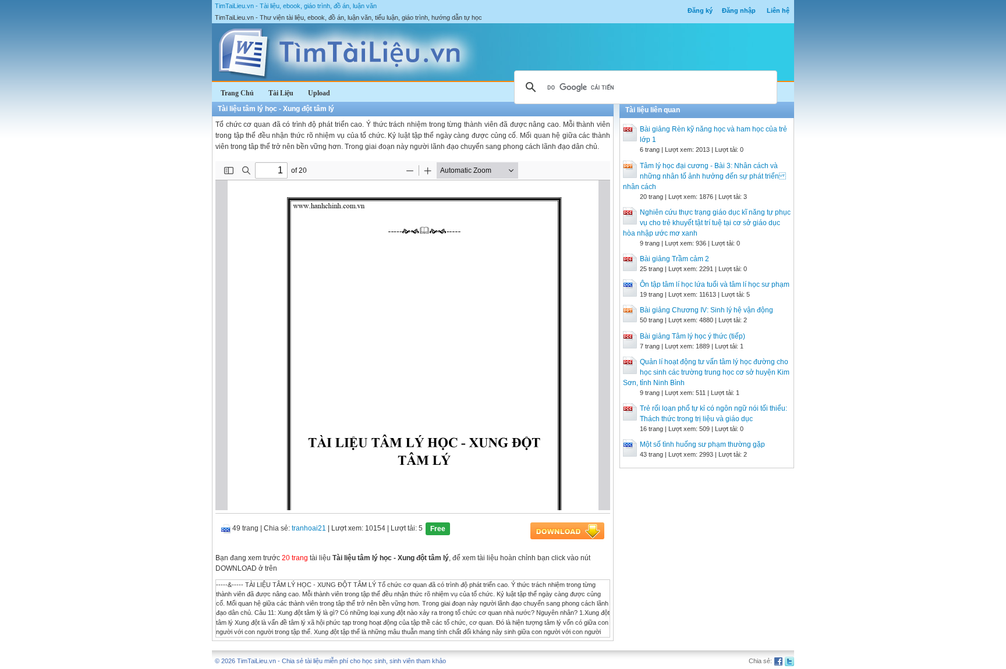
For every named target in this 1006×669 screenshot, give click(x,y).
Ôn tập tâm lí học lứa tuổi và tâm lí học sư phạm (714, 284)
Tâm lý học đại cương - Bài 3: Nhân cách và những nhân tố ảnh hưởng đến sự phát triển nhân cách (704, 176)
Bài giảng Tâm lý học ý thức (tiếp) (692, 336)
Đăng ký (700, 10)
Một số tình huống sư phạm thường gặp (702, 444)
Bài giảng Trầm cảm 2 (674, 259)
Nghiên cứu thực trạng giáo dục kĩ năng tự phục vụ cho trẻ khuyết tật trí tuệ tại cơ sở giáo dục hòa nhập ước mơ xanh (707, 222)
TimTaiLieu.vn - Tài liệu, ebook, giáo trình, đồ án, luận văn (296, 5)
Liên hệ (778, 10)
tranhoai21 (309, 528)
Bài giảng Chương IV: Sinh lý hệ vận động (706, 310)
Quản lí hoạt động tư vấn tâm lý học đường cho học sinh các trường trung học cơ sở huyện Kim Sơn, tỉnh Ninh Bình (706, 372)
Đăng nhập (739, 10)
